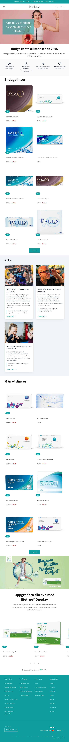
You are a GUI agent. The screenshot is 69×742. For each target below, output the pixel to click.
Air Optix (52, 687)
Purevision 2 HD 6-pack (43, 500)
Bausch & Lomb (39, 695)
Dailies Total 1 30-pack (43, 199)
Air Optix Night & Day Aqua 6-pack (15, 541)
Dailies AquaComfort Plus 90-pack (15, 157)
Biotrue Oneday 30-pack (9, 652)
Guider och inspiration (11, 699)
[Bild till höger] (38, 663)
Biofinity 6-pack (10, 418)
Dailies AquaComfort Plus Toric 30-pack (47, 157)
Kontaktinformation (10, 687)
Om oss (6, 695)
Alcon (36, 683)
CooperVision (39, 691)
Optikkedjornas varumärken (8, 712)
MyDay (52, 699)
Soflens (52, 711)
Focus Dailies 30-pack (12, 240)
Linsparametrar (8, 707)
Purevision (53, 707)
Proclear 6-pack (10, 459)
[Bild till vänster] (31, 663)
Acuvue (52, 683)
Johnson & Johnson (41, 687)
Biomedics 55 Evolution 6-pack (45, 459)
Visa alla (34, 250)
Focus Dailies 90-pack (42, 240)
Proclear (52, 703)
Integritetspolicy (24, 695)
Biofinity (52, 691)
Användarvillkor (24, 683)
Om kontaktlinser (9, 703)
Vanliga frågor (8, 683)
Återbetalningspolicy (26, 691)
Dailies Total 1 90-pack (12, 116)
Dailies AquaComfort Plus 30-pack (15, 199)
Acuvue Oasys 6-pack (42, 418)
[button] (4, 7)
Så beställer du (8, 691)
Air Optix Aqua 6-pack (12, 500)
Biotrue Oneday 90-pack (41, 652)
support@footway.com (59, 738)
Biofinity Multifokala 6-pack (44, 541)
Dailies (52, 695)
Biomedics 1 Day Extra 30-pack (45, 116)
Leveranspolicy (24, 687)
